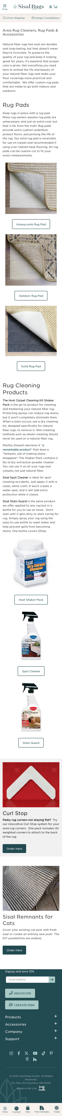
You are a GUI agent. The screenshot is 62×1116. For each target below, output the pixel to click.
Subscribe (52, 979)
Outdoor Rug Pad (31, 295)
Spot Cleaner (31, 671)
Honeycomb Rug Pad (31, 224)
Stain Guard (31, 742)
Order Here (14, 848)
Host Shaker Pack (31, 599)
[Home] (28, 6)
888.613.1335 (22, 993)
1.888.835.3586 (24, 1005)
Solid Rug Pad (31, 366)
